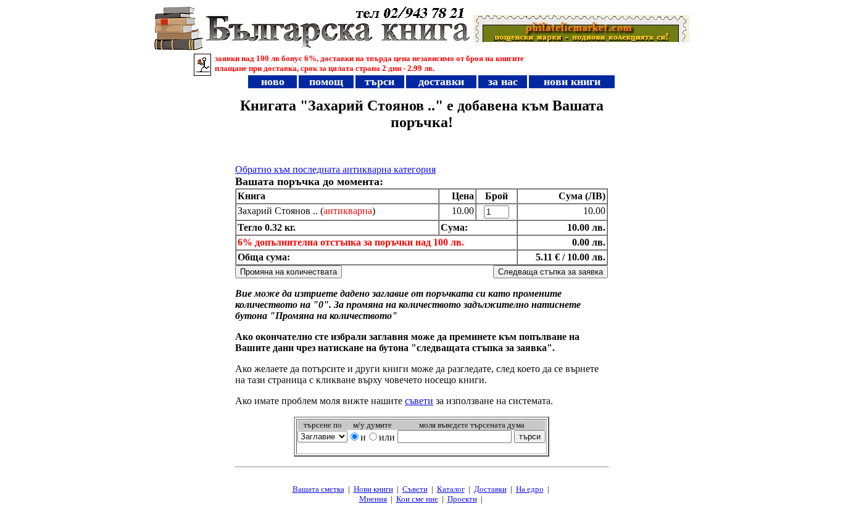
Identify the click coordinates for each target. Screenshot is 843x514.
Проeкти (462, 499)
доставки (441, 81)
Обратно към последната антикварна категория (335, 169)
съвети (419, 401)
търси (379, 81)
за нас (503, 81)
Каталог (451, 489)
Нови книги (373, 489)
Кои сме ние (417, 499)
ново (273, 81)
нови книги (572, 81)
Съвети (415, 489)
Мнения (373, 499)
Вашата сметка (318, 489)
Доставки (490, 489)
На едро (530, 489)
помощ (326, 81)
